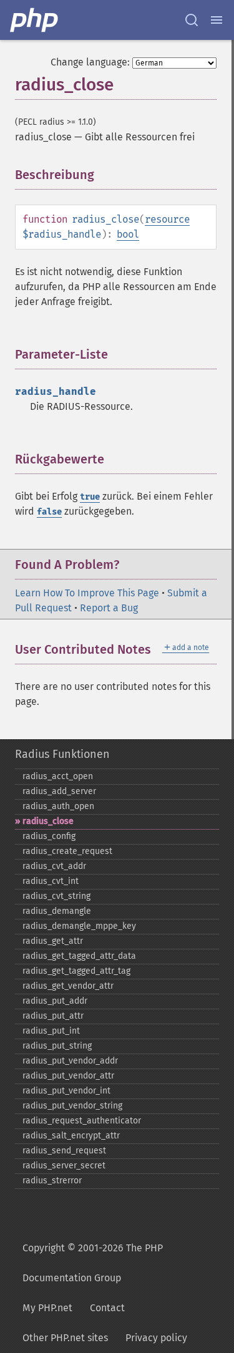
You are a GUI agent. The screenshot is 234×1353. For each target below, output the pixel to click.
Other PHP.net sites (65, 1338)
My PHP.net (47, 1308)
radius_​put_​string (57, 1045)
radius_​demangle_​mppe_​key (79, 926)
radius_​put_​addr (54, 1001)
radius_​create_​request (67, 851)
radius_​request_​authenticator (81, 1120)
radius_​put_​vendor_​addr (70, 1060)
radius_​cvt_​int (50, 881)
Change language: (90, 62)
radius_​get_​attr (52, 941)
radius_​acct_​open (57, 776)
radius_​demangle (56, 911)
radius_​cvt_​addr (54, 866)
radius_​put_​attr (53, 1016)
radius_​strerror (52, 1180)
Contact (107, 1308)
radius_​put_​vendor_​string (72, 1105)
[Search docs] (191, 19)
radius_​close (48, 821)
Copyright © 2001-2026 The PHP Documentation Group (92, 1263)
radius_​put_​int (51, 1031)
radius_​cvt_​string (56, 896)
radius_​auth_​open (58, 806)
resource (167, 219)
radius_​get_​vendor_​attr (68, 986)
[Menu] (216, 19)
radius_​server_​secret (63, 1165)
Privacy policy (156, 1338)
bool (128, 234)
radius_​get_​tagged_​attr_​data (79, 956)
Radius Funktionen (62, 754)
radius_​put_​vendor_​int (66, 1090)
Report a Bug (109, 608)
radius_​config (49, 836)
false (49, 512)
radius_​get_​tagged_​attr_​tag (76, 971)
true (90, 497)
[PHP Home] (35, 20)
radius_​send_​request (64, 1150)
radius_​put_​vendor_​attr (68, 1075)
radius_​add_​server (59, 791)
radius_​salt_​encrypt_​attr (71, 1135)
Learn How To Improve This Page (87, 593)
